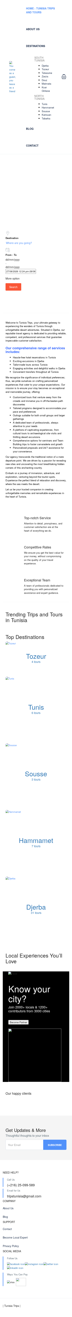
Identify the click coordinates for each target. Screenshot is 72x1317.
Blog (30, 128)
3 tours (36, 779)
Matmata (46, 83)
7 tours (36, 846)
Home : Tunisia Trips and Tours (40, 10)
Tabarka (46, 118)
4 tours (36, 662)
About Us (33, 29)
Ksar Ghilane (46, 89)
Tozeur (45, 69)
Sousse (46, 111)
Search (13, 287)
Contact (32, 145)
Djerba (45, 65)
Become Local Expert (15, 1237)
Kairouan (46, 114)
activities (28, 368)
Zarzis (45, 76)
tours (29, 397)
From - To (11, 255)
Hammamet (48, 107)
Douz (44, 80)
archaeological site (40, 433)
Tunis (44, 104)
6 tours (36, 713)
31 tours (36, 913)
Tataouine (47, 73)
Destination (12, 238)
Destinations (35, 46)
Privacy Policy (11, 1246)
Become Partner (18, 1022)
